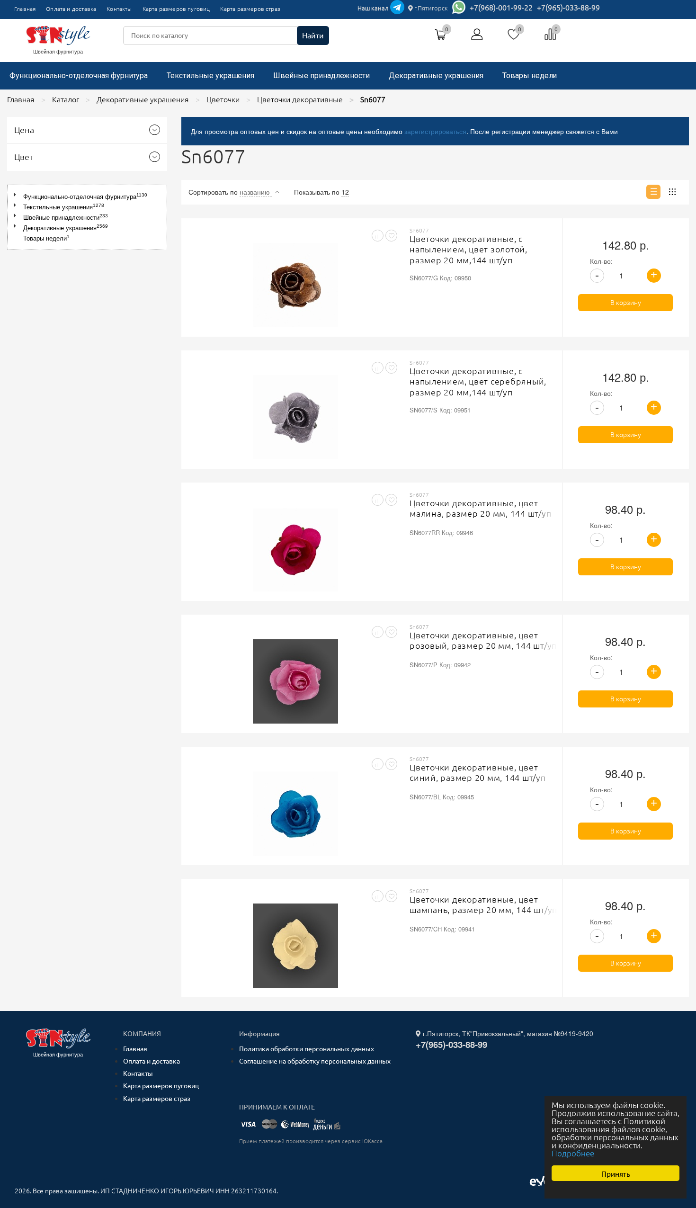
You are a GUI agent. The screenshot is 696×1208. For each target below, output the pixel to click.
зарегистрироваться (435, 131)
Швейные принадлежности (321, 75)
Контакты (119, 9)
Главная (25, 9)
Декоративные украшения (436, 75)
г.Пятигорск (430, 8)
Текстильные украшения (210, 75)
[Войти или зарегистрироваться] (477, 38)
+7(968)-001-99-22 (501, 7)
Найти (313, 35)
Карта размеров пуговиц (176, 9)
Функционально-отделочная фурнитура (78, 75)
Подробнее (573, 1153)
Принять (615, 1173)
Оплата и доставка (71, 9)
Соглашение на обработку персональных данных (315, 1061)
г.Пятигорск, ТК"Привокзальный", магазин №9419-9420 (507, 1033)
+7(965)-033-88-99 (568, 7)
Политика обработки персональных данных (306, 1049)
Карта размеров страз (250, 9)
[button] (17, 195)
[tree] (87, 217)
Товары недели (529, 75)
